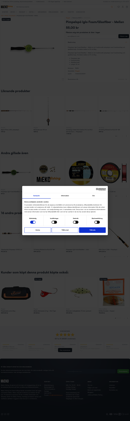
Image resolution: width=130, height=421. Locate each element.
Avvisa (37, 230)
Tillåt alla (92, 230)
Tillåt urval (65, 230)
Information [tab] (65, 195)
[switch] (54, 222)
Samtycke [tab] (36, 195)
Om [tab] (93, 195)
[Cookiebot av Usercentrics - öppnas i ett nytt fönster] (97, 189)
